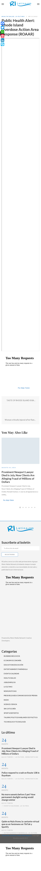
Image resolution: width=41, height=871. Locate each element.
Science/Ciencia (10, 704)
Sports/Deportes (11, 713)
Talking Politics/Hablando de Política (21, 717)
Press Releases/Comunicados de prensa (20, 695)
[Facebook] (2, 23)
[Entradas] (21, 410)
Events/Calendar (11, 674)
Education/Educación (13, 665)
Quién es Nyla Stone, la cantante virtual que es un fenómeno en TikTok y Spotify (20, 824)
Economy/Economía (12, 660)
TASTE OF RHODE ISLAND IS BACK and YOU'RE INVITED (21, 400)
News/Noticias (10, 691)
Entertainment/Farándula (16, 669)
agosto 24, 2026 (9, 467)
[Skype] (2, 44)
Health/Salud (8, 16)
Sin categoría (10, 709)
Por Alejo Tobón (24, 388)
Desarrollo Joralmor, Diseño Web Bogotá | (17, 835)
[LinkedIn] (2, 40)
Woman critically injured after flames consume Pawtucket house (20, 420)
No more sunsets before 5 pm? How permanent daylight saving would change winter (18, 797)
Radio (6, 700)
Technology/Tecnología (15, 722)
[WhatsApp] (2, 32)
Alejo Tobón (7, 757)
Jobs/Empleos (9, 682)
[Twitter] (2, 27)
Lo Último (20, 16)
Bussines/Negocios (12, 656)
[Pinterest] (2, 36)
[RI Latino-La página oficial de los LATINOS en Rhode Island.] (20, 4)
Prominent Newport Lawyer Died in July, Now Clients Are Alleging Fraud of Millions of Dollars (20, 751)
